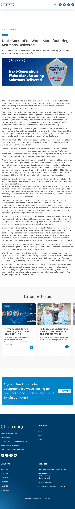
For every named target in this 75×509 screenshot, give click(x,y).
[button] (55, 4)
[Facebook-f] (64, 4)
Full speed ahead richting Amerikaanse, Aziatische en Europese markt (54, 331)
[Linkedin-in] (60, 4)
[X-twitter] (68, 4)
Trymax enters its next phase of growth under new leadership (16, 331)
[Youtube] (72, 4)
